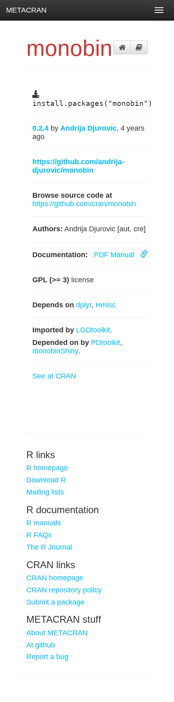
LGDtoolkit (93, 330)
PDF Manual (115, 255)
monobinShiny (55, 351)
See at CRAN (54, 376)
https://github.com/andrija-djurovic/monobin (78, 166)
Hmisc (105, 305)
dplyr (83, 305)
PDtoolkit (105, 342)
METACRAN (26, 10)
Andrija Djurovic (88, 128)
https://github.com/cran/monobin (84, 204)
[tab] (122, 47)
